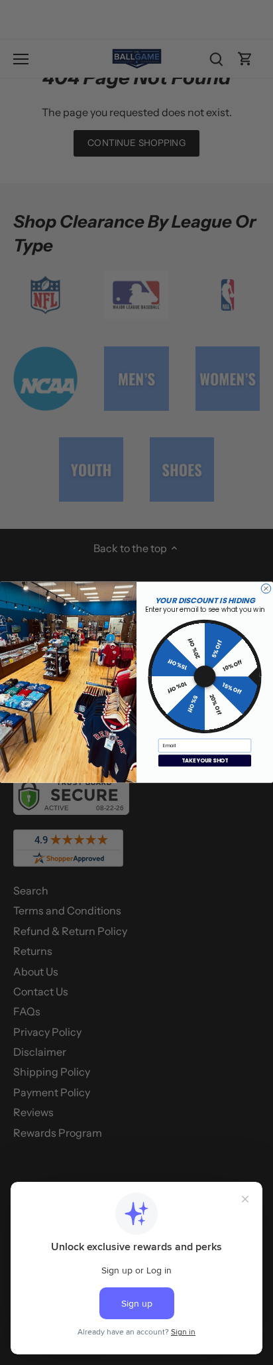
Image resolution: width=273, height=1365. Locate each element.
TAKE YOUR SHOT (205, 761)
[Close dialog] (265, 588)
